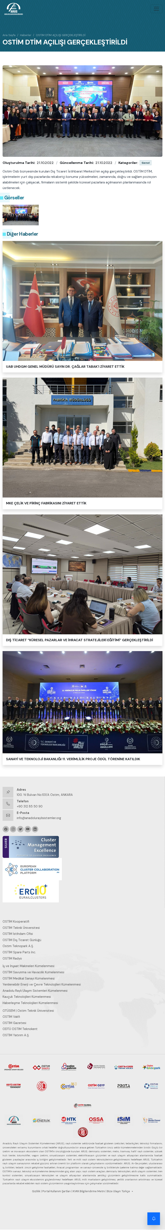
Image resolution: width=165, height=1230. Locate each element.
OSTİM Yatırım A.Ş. (16, 1035)
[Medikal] (151, 1120)
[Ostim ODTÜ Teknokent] (14, 1086)
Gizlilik (36, 1191)
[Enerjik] (41, 1120)
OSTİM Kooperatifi (16, 921)
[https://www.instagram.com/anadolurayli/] (13, 829)
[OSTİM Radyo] (69, 1086)
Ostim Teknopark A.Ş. (18, 946)
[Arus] (14, 1120)
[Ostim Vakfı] (41, 1067)
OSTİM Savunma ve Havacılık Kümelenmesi (33, 972)
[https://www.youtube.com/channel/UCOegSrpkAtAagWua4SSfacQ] (27, 829)
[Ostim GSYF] (96, 1086)
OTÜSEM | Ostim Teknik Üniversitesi (28, 1011)
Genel (146, 163)
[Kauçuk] (82, 1132)
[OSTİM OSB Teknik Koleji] (124, 1067)
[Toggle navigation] (156, 9)
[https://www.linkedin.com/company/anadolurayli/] (35, 829)
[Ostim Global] (82, 1105)
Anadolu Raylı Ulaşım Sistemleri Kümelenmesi (35, 991)
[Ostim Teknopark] (151, 1067)
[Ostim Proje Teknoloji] (151, 1086)
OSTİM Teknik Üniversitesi (21, 928)
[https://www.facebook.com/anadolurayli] (6, 829)
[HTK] (69, 1120)
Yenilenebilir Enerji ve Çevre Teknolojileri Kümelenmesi (42, 984)
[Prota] (124, 1086)
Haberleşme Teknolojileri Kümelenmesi (30, 1003)
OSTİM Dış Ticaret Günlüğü (22, 940)
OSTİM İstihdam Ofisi (18, 934)
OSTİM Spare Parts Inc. (19, 952)
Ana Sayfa (9, 35)
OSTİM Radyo (12, 958)
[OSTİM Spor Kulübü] (41, 1086)
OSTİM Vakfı (11, 1017)
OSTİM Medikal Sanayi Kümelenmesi (29, 978)
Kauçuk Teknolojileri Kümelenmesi (27, 997)
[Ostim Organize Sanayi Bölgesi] (14, 1067)
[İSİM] (124, 1120)
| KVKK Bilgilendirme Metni (88, 1191)
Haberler (25, 35)
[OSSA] (96, 1120)
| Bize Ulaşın (113, 1191)
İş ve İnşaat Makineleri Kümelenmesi (28, 966)
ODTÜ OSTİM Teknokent (20, 1029)
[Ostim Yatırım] (69, 1067)
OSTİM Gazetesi (14, 1023)
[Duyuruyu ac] (154, 1219)
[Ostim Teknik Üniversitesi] (96, 1067)
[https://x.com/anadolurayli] (20, 829)
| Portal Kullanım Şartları (56, 1191)
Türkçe (126, 1191)
